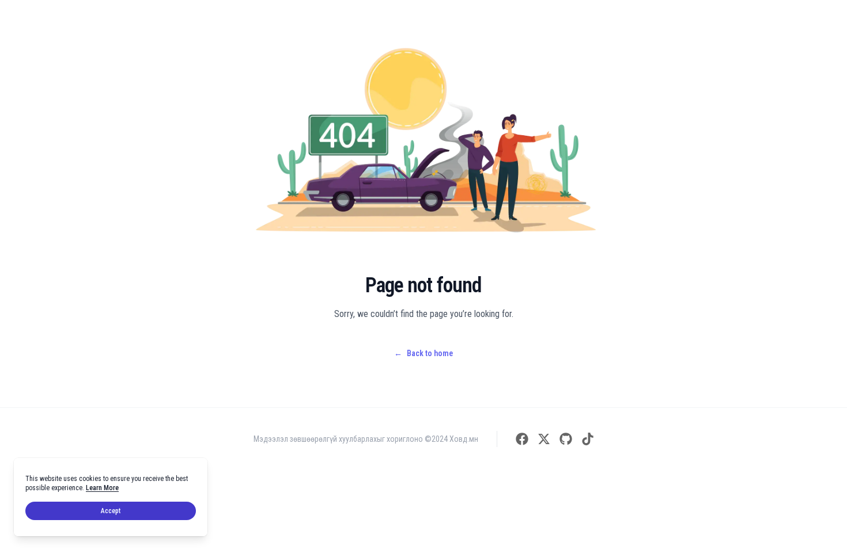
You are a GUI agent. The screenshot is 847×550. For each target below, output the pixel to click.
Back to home (423, 353)
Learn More (102, 488)
